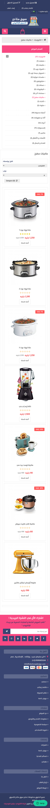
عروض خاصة (42, 698)
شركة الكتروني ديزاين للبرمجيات (15, 803)
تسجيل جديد (30, 2)
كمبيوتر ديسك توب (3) (36, 73)
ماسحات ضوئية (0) (37, 77)
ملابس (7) (41, 133)
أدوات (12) (41, 122)
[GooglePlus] (30, 638)
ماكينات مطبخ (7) (38, 97)
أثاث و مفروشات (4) (38, 117)
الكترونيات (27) (40, 56)
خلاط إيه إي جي (25, 406)
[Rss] (5, 638)
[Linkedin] (24, 638)
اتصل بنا (44, 776)
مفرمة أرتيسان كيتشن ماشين (25, 582)
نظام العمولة (42, 692)
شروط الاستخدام (41, 730)
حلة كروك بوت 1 (25, 230)
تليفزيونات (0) (39, 89)
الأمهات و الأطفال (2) (37, 138)
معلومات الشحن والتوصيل (37, 718)
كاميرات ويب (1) (38, 69)
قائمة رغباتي (42, 687)
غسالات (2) (40, 85)
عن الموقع (43, 713)
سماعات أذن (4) (38, 93)
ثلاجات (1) (40, 101)
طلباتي (44, 761)
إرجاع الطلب (43, 782)
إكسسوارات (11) (39, 128)
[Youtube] (18, 638)
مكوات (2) (40, 105)
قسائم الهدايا (42, 756)
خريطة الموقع (42, 788)
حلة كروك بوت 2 (25, 288)
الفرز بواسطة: (8, 161)
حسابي (44, 681)
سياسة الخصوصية (40, 724)
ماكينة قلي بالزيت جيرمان (25, 523)
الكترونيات (38, 39)
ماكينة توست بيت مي (25, 465)
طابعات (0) (40, 65)
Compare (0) (10, 180)
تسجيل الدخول (12, 2)
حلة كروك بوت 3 (25, 347)
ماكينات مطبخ (26, 39)
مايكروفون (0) (39, 81)
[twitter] (37, 638)
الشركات (44, 745)
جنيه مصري (43, 11)
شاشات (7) (40, 61)
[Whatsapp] (11, 638)
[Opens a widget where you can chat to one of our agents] (40, 803)
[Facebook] (43, 638)
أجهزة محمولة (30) (38, 112)
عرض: (5, 171)
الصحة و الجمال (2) (38, 143)
